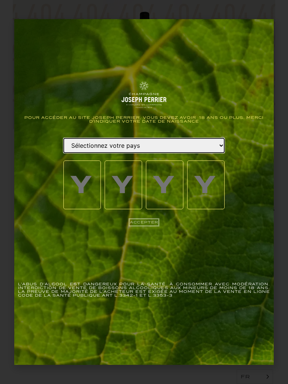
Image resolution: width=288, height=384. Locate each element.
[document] (144, 192)
